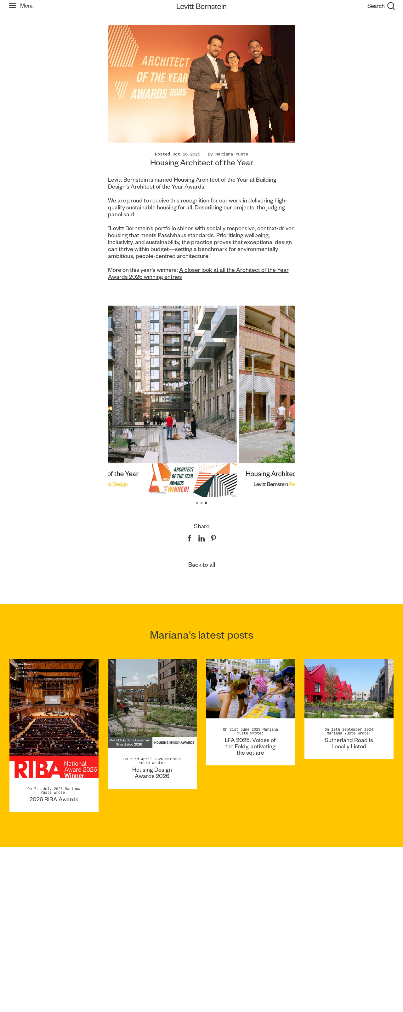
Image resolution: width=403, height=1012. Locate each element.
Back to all (201, 564)
